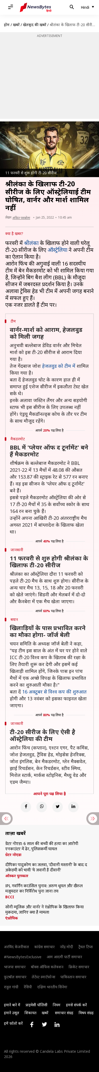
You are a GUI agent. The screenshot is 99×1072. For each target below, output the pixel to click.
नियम (56, 1004)
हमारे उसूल (11, 1012)
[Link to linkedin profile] (57, 1024)
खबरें (16, 24)
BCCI (9, 897)
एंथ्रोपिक (11, 918)
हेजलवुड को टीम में (58, 366)
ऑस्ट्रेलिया (57, 249)
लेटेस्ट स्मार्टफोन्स (43, 976)
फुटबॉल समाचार (15, 976)
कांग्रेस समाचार (44, 946)
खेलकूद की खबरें (34, 24)
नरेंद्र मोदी (66, 946)
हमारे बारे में (12, 1004)
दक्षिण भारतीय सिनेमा (52, 986)
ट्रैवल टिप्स (85, 946)
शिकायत (30, 1012)
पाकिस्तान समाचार (73, 976)
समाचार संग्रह (64, 1012)
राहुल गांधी (11, 986)
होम (7, 24)
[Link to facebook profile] (31, 1024)
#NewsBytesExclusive (22, 956)
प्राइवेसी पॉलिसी (37, 1004)
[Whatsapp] (41, 807)
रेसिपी (28, 986)
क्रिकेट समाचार (79, 966)
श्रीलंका (31, 243)
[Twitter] (57, 807)
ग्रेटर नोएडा (13, 854)
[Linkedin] (73, 807)
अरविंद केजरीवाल (16, 946)
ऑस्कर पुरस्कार (16, 875)
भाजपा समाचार (15, 966)
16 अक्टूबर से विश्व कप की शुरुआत (54, 691)
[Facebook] (26, 807)
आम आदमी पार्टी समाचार (64, 956)
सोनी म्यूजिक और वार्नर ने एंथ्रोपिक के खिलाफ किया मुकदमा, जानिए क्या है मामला (44, 910)
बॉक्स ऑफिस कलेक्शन (47, 966)
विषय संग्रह (86, 1012)
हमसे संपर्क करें (76, 1004)
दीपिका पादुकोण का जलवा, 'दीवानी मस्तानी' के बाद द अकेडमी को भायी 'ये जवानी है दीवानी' (46, 867)
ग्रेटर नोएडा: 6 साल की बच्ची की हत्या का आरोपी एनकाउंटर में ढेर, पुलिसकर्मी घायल (41, 846)
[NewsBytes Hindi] (35, 7)
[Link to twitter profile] (44, 1024)
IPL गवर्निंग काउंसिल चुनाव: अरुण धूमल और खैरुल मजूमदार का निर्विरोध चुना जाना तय (44, 889)
